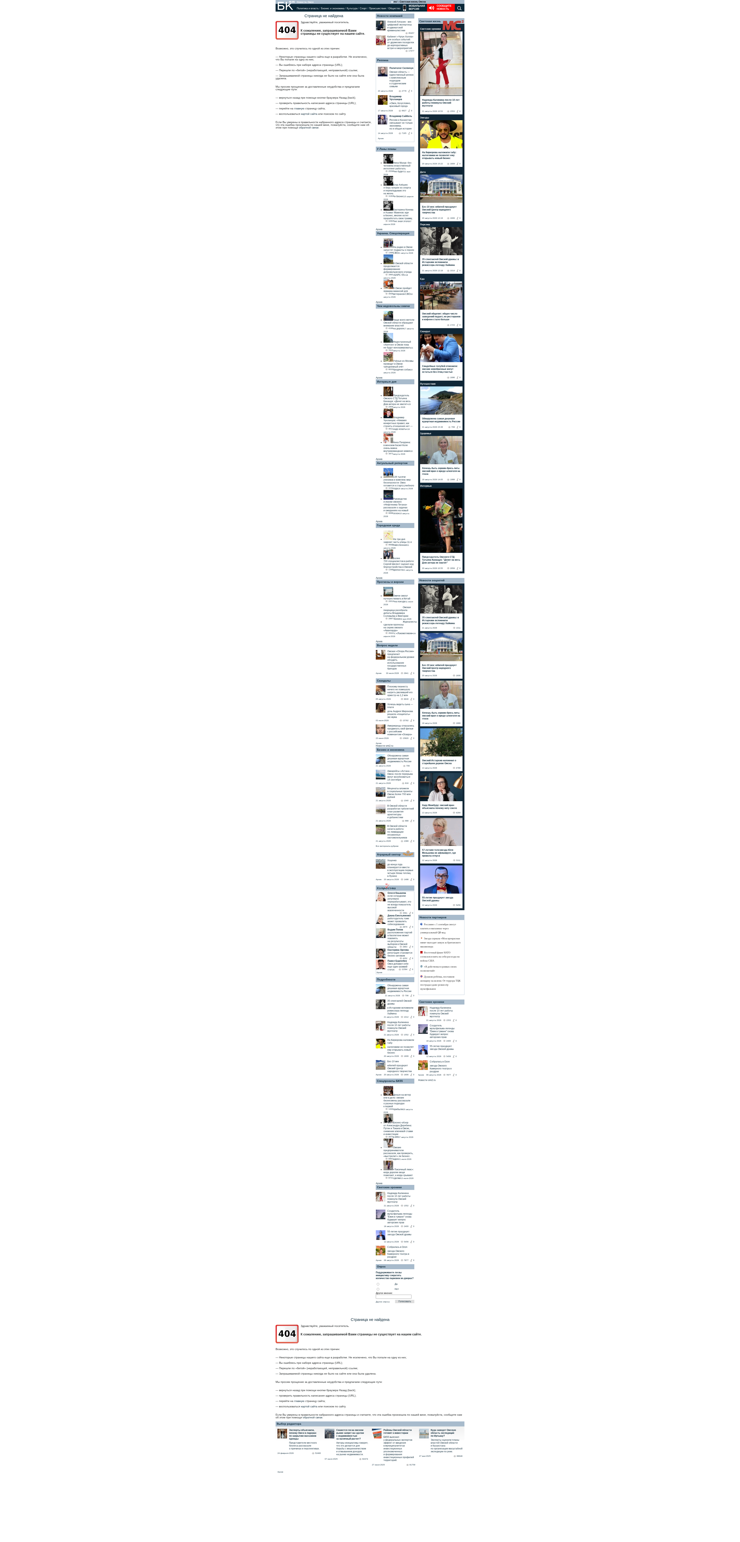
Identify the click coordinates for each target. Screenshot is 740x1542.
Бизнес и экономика (332, 8)
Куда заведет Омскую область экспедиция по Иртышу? (443, 1433)
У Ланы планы (386, 148)
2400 (406, 1226)
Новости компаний (390, 15)
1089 (406, 841)
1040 (406, 800)
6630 (406, 699)
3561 (405, 913)
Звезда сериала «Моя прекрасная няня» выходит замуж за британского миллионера (440, 942)
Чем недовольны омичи (393, 306)
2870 (405, 927)
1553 (452, 111)
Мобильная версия (416, 7)
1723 (452, 325)
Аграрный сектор (389, 854)
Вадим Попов (395, 929)
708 (453, 427)
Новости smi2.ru (384, 745)
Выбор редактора (289, 1423)
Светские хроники (389, 1187)
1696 (452, 377)
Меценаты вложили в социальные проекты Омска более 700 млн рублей (399, 792)
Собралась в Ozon (397, 1247)
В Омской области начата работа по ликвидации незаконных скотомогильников (397, 832)
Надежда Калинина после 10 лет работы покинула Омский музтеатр (398, 1026)
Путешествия (428, 384)
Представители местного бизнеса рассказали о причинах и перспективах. (304, 1445)
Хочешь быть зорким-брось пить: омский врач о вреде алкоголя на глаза (441, 471)
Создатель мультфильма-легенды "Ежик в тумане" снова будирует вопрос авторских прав (399, 1217)
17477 (411, 51)
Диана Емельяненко (399, 915)
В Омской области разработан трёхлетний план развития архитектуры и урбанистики (400, 811)
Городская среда (388, 525)
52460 (318, 1453)
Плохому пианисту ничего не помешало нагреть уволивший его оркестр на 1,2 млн (400, 691)
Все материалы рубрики (387, 846)
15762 (406, 720)
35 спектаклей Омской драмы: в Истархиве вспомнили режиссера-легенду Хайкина (440, 262)
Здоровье (425, 433)
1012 (406, 1017)
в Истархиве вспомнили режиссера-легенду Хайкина (400, 1010)
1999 (452, 479)
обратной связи (309, 127)
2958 (452, 568)
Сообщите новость (444, 7)
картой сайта (309, 113)
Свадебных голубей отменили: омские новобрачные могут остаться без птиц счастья (440, 369)
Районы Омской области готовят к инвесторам (397, 1431)
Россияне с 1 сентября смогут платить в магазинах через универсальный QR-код (438, 928)
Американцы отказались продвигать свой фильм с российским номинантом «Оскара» (400, 730)
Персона (425, 224)
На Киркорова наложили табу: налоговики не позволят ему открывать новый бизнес (439, 155)
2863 (405, 947)
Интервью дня (386, 381)
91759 (412, 1465)
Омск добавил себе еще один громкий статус (398, 966)
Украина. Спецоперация (393, 233)
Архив (380, 138)
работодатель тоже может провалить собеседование (398, 921)
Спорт (363, 8)
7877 (406, 1260)
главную (299, 108)
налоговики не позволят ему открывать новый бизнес (400, 1050)
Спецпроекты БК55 (390, 1080)
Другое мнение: (384, 1293)
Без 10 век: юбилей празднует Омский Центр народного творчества (439, 209)
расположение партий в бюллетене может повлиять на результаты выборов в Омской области (400, 939)
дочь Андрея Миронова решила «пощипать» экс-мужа (400, 714)
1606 (406, 1075)
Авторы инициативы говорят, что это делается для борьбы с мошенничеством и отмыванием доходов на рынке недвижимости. (352, 1448)
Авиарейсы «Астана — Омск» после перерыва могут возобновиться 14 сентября (400, 775)
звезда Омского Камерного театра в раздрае (398, 1254)
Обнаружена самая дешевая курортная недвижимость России (399, 758)
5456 (406, 1242)
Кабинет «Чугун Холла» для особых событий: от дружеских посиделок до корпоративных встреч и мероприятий (400, 42)
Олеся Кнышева (397, 893)
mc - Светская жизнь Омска (410, 1)
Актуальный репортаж (392, 463)
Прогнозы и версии (390, 581)
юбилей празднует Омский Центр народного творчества (399, 1068)
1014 (452, 271)
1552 (406, 1035)
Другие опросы (383, 1302)
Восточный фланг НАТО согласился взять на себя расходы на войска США (440, 956)
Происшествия (377, 8)
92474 (365, 1459)
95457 (411, 33)
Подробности (386, 979)
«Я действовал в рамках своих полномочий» (438, 968)
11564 (404, 969)
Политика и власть (308, 8)
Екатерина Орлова (398, 950)
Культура (352, 8)
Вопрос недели (387, 645)
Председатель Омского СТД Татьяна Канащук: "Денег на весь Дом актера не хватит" (441, 560)
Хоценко (392, 860)
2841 (406, 673)
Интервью (426, 486)
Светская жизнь (430, 21)
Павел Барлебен (397, 961)
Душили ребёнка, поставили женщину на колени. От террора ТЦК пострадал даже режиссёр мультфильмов (440, 982)
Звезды (424, 117)
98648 (459, 1456)
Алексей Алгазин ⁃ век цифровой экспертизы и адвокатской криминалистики (399, 26)
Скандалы (384, 680)
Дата (423, 172)
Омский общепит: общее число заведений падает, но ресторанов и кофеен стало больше (441, 316)
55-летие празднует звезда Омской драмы (399, 1233)
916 (407, 783)
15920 (406, 738)
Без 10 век (393, 1061)
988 (407, 821)
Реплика (382, 60)
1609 (406, 1056)
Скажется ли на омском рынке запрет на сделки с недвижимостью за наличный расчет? (350, 1434)
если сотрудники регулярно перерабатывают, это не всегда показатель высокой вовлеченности (399, 903)
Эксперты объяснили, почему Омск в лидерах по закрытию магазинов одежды (302, 1434)
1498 (406, 879)
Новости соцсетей (432, 580)
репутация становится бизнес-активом (400, 954)
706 (408, 766)
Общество (394, 8)
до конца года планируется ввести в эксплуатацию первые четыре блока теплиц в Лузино (400, 870)
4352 (405, 958)
